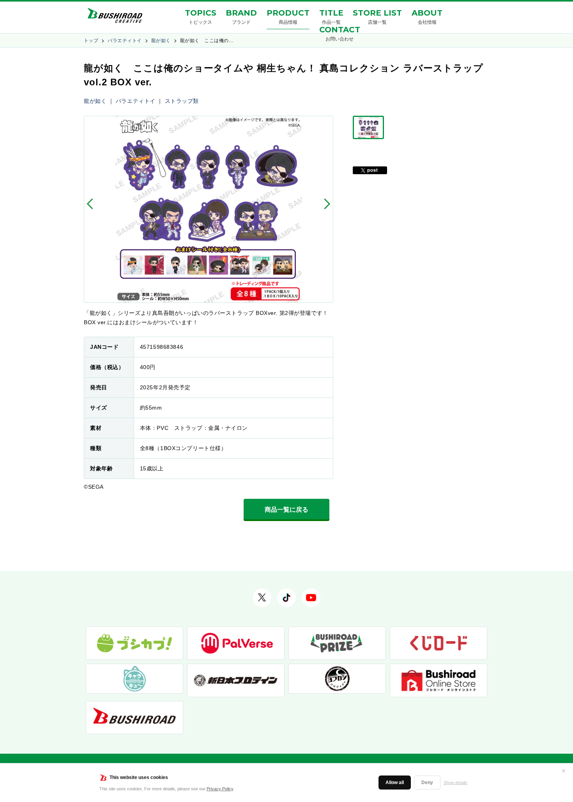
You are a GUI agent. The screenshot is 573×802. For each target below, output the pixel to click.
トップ (91, 40)
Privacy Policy (220, 788)
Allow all (395, 782)
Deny (427, 782)
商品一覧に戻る (286, 509)
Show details (455, 782)
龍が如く (161, 40)
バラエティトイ (124, 40)
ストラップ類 (182, 101)
